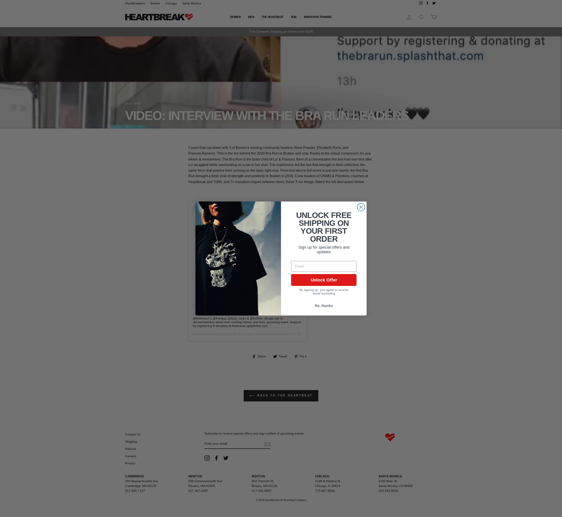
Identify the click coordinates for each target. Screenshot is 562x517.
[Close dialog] (361, 207)
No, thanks (324, 306)
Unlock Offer (324, 280)
